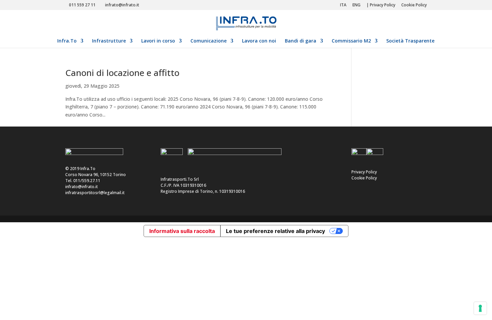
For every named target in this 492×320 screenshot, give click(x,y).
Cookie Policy (414, 5)
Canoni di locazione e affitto (122, 73)
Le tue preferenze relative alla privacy (275, 231)
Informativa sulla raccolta (182, 231)
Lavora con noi (259, 41)
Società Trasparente (410, 41)
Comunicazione (208, 41)
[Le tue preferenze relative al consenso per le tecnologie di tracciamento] (480, 308)
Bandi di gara (300, 41)
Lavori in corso (158, 41)
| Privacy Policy (380, 5)
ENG (356, 5)
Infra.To (67, 41)
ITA (343, 5)
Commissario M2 (351, 41)
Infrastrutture (109, 41)
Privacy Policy (364, 172)
